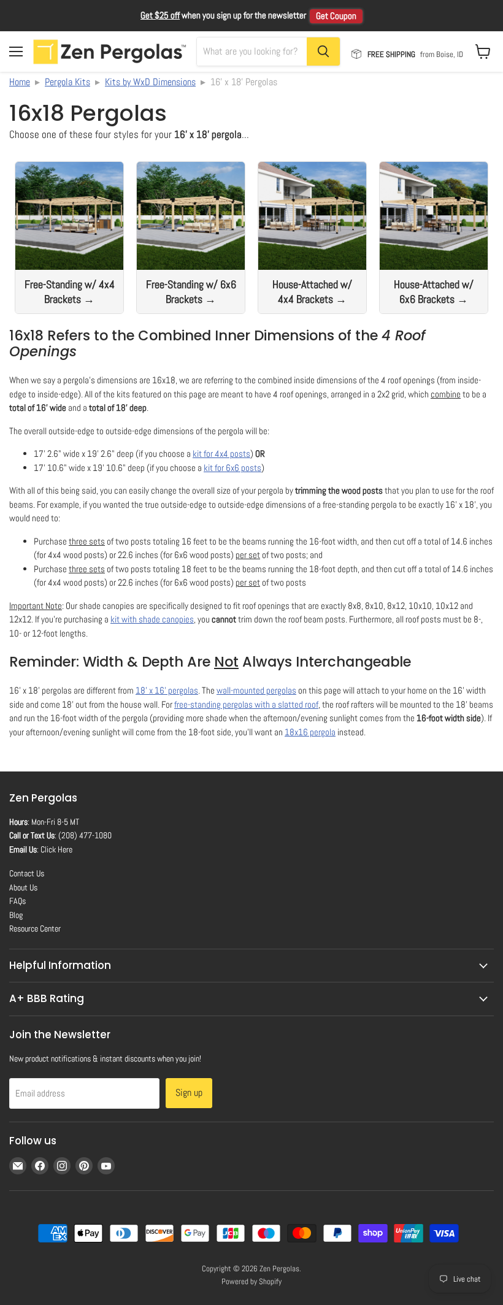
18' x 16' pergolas (167, 690)
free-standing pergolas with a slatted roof (246, 704)
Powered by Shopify (251, 1281)
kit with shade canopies (152, 619)
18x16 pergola (310, 732)
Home (19, 81)
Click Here (56, 849)
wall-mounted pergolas (256, 690)
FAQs (17, 900)
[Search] (323, 51)
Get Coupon (336, 16)
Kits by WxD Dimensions (150, 81)
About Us (23, 887)
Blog (16, 914)
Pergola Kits (67, 81)
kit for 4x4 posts (221, 453)
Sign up (188, 1092)
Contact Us (26, 873)
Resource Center (35, 928)
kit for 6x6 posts (232, 467)
